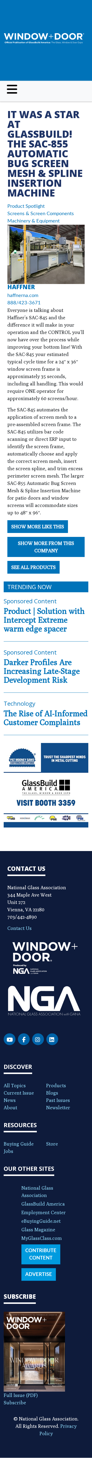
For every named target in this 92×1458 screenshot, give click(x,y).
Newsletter (58, 1107)
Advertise (38, 1274)
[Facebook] (24, 1039)
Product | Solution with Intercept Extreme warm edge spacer (44, 619)
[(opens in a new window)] (46, 785)
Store (52, 1144)
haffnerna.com (22, 295)
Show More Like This (37, 526)
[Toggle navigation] (12, 89)
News (10, 1100)
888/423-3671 (24, 302)
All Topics (15, 1085)
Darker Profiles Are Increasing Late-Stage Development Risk (42, 670)
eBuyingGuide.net (41, 1221)
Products (56, 1085)
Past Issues (58, 1100)
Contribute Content (40, 1254)
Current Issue (19, 1093)
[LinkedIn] (52, 1039)
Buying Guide (19, 1144)
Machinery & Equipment (33, 221)
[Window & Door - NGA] (44, 38)
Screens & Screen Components (40, 213)
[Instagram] (38, 1039)
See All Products (33, 567)
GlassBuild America (43, 1204)
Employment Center (43, 1212)
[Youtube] (9, 1039)
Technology (19, 703)
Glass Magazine (38, 1229)
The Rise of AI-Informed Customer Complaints (46, 718)
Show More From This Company (46, 546)
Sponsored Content (30, 601)
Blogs (52, 1093)
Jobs (8, 1151)
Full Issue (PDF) (21, 1395)
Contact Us (19, 928)
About (10, 1107)
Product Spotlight (26, 206)
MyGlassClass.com (41, 1238)
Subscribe (15, 1402)
